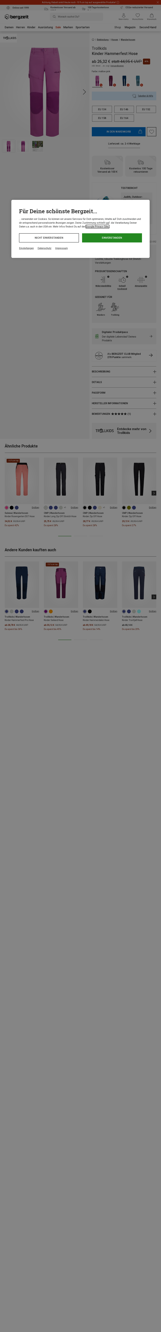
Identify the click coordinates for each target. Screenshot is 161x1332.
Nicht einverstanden (49, 237)
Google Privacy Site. (97, 226)
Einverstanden (112, 237)
